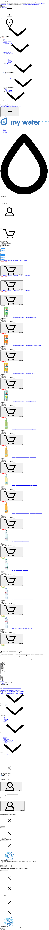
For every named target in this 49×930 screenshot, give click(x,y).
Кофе (6, 88)
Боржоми (7, 63)
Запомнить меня (5, 779)
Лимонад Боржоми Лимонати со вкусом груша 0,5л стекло (24, 457)
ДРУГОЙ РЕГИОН (6, 245)
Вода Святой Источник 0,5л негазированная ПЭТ (22, 599)
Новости (4, 718)
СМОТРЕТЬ (3, 681)
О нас (4, 717)
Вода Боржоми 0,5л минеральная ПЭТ (20, 570)
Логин (1, 776)
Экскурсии (10, 105)
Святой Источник (9, 53)
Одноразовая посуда (9, 91)
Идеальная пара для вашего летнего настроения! (10, 690)
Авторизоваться (4, 241)
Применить (3, 827)
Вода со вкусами (11, 57)
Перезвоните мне (4, 870)
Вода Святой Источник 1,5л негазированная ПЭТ (22, 628)
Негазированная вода (12, 54)
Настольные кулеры (12, 75)
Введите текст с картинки (5, 798)
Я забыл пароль (12, 814)
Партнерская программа (8, 741)
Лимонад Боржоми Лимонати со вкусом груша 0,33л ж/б (23, 373)
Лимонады (10, 62)
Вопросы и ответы (6, 742)
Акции (2, 37)
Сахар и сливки (8, 90)
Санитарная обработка (9, 101)
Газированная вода (11, 55)
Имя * (1, 862)
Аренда (6, 102)
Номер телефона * (4, 863)
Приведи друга (6, 735)
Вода (4, 722)
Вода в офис (4, 105)
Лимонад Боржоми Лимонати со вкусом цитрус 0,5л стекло (24, 485)
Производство (6, 719)
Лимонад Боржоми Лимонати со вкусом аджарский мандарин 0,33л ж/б (27, 345)
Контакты (18, 106)
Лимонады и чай (7, 42)
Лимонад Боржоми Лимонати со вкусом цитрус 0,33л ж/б (24, 401)
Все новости (3, 702)
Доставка (8, 106)
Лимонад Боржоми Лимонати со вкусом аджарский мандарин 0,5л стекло (27, 513)
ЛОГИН (3, 775)
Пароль (1, 777)
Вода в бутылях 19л (8, 43)
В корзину (21, 274)
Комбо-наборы (7, 39)
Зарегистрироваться (4, 814)
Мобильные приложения (8, 740)
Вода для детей (11, 56)
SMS (8, 775)
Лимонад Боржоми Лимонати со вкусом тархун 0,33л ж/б (24, 317)
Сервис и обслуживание (8, 754)
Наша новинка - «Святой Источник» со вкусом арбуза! (11, 693)
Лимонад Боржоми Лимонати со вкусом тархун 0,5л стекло (24, 429)
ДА (1, 245)
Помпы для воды (8, 76)
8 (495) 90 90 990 (3, 17)
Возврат (14, 106)
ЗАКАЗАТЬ (3, 248)
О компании (2, 106)
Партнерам (5, 720)
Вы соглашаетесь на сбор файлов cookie (31, 4)
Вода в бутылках (7, 52)
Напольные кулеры (11, 74)
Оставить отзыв (6, 755)
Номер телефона (3, 795)
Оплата (11, 106)
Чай (9, 60)
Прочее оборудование (9, 78)
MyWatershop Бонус (7, 734)
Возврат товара (6, 739)
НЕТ (4, 928)
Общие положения (7, 756)
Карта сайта (2, 760)
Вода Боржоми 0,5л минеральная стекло (20, 541)
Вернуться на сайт (4, 840)
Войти (20, 790)
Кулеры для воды (8, 73)
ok (1, 5)
